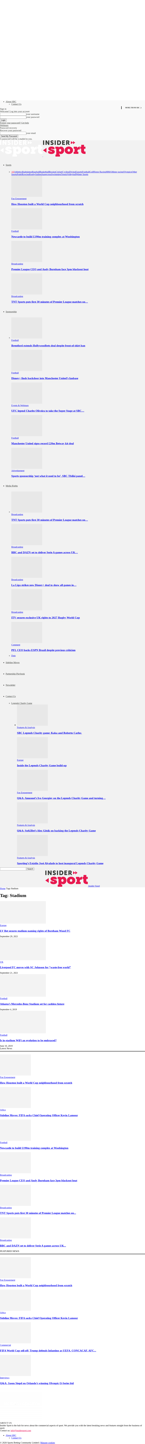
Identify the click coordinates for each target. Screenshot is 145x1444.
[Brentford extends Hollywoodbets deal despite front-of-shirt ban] (26, 338)
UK (1, 962)
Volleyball (71, 174)
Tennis (64, 174)
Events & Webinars (20, 405)
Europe (20, 760)
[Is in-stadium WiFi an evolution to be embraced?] (23, 1032)
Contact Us (16, 104)
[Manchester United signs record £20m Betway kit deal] (26, 435)
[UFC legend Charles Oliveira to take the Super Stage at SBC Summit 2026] (26, 403)
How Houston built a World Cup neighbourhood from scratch (47, 204)
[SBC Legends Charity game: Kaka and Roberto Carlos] (32, 725)
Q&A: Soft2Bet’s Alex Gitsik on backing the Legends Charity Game (56, 830)
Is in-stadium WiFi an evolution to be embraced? (28, 1040)
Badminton (27, 172)
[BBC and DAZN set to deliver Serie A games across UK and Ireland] (26, 544)
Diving (72, 172)
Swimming (56, 174)
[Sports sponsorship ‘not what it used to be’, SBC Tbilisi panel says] (26, 468)
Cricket (59, 172)
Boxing (52, 172)
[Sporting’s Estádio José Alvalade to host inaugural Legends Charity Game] (32, 855)
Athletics (18, 172)
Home (3, 888)
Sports (8, 165)
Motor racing (117, 172)
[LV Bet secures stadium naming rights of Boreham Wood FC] (23, 923)
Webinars (4, 125)
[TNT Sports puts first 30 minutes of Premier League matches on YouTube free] (26, 294)
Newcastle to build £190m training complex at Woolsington (45, 236)
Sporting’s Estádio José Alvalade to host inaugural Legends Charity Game (60, 863)
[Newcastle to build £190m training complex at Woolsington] (26, 228)
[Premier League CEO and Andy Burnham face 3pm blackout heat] (26, 261)
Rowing (25, 174)
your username (32, 114)
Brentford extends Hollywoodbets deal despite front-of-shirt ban (48, 345)
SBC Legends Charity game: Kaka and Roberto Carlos (49, 732)
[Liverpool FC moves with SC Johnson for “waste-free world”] (23, 959)
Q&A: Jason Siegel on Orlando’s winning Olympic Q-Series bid (37, 1383)
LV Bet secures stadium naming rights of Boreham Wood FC (35, 930)
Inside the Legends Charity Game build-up (42, 765)
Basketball (44, 172)
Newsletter (10, 685)
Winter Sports (82, 174)
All (12, 172)
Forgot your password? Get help (14, 123)
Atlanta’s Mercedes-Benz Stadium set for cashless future (32, 1003)
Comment (15, 645)
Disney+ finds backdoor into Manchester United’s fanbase (44, 378)
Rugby (32, 174)
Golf (91, 172)
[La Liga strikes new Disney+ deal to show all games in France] (26, 577)
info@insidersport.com (21, 1430)
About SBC (11, 101)
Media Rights (12, 486)
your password (32, 117)
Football (85, 172)
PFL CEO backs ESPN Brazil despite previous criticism (43, 650)
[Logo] (21, 156)
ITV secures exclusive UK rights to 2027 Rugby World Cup (45, 617)
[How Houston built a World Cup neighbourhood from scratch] (26, 196)
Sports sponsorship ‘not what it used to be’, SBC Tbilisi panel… (48, 475)
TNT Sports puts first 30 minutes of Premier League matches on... (38, 1213)
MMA (109, 172)
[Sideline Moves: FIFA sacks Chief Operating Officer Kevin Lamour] (15, 1107)
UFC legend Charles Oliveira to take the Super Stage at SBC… (47, 410)
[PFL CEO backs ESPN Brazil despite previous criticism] (26, 642)
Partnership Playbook (15, 674)
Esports (78, 172)
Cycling (65, 172)
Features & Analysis (26, 727)
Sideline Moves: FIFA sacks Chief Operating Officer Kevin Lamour (39, 1115)
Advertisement (17, 470)
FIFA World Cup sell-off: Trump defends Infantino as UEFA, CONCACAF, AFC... (48, 1350)
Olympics (127, 172)
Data (13, 655)
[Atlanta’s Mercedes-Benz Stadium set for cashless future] (23, 996)
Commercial (5, 1345)
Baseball (36, 172)
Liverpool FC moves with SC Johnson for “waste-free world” (35, 967)
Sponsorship (11, 311)
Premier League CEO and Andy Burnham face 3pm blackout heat (50, 269)
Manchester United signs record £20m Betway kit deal (42, 443)
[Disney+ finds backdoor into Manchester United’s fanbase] (26, 370)
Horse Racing (100, 172)
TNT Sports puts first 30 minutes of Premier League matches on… (49, 301)
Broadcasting (17, 264)
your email (31, 133)
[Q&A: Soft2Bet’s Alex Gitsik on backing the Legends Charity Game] (32, 822)
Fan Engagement (18, 198)
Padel (19, 174)
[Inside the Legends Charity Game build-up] (32, 757)
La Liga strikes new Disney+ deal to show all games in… (43, 585)
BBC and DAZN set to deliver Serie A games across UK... (33, 1245)
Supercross (46, 174)
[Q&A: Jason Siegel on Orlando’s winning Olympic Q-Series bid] (15, 1375)
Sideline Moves (13, 662)
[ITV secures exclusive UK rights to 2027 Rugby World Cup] (26, 609)
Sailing (38, 174)
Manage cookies (47, 1442)
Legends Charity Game (21, 703)
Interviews (4, 1378)
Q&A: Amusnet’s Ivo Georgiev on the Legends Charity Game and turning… (61, 798)
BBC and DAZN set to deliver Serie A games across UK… (44, 552)
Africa (3, 1110)
